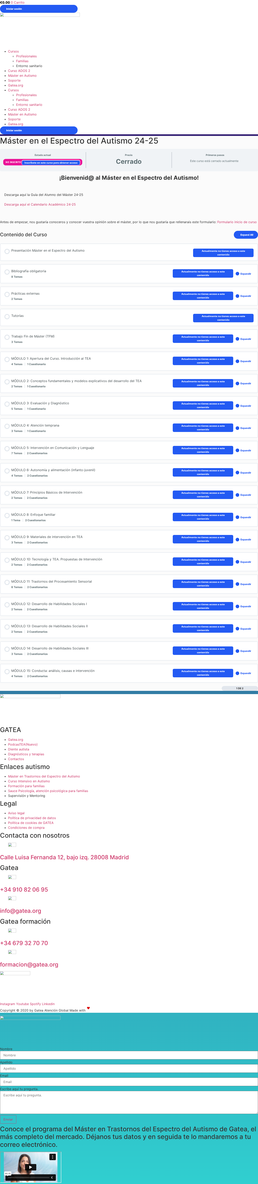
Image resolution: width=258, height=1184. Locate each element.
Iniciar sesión (14, 8)
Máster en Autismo (22, 76)
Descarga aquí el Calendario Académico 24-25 (40, 204)
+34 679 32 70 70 (24, 943)
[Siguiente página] (256, 688)
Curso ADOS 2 (19, 71)
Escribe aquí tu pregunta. (19, 1088)
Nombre (6, 1049)
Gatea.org (15, 85)
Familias (22, 61)
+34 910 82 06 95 (24, 889)
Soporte (14, 80)
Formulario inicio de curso (237, 222)
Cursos (13, 51)
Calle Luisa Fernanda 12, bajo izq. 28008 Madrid (64, 857)
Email (4, 1075)
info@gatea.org (20, 910)
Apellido (6, 1062)
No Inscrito (14, 162)
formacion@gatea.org (29, 964)
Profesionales (26, 56)
